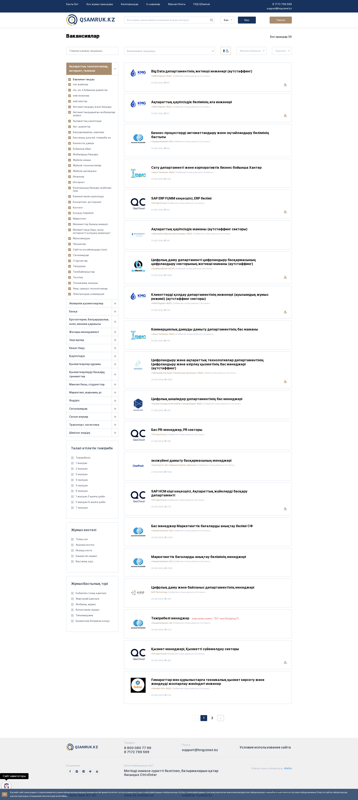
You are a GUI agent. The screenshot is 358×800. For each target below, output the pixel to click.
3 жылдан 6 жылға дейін (91, 501)
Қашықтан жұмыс (86, 555)
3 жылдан (82, 474)
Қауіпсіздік (77, 356)
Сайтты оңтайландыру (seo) (90, 249)
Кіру (246, 19)
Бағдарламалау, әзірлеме (88, 132)
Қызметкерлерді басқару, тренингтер (87, 374)
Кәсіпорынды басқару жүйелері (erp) (92, 189)
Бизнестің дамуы (83, 143)
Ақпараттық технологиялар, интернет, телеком (88, 68)
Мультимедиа (81, 238)
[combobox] (92, 51)
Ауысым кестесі (85, 544)
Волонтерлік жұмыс (87, 609)
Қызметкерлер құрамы (85, 364)
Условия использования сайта (265, 747)
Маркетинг (79, 218)
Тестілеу (78, 277)
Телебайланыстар (84, 271)
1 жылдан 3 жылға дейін (90, 496)
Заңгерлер (76, 340)
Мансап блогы (176, 4)
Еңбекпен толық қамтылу (91, 593)
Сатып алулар (78, 416)
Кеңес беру (77, 348)
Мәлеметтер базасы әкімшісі (90, 224)
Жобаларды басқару (85, 154)
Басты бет (72, 4)
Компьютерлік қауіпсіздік (88, 196)
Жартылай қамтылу (87, 598)
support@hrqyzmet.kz (279, 8)
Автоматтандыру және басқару (92, 106)
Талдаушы (79, 266)
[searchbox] (92, 51)
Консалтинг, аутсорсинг (87, 201)
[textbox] (169, 51)
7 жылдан (82, 507)
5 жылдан (82, 485)
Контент (78, 207)
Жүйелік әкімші (82, 159)
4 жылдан (82, 479)
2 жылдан (82, 468)
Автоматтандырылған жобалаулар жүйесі (94, 114)
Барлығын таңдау (84, 79)
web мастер (80, 101)
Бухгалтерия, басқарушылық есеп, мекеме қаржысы (89, 321)
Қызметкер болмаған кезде (93, 620)
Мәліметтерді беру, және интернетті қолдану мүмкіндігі (91, 231)
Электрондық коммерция (88, 293)
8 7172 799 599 (282, 4)
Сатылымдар (81, 255)
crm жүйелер (80, 84)
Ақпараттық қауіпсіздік (87, 120)
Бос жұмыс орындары (100, 4)
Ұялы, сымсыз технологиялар (90, 288)
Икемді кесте (84, 550)
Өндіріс (74, 400)
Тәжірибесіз (83, 457)
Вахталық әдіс (84, 561)
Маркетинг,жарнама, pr (85, 392)
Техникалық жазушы (85, 282)
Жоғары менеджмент (84, 331)
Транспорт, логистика (84, 424)
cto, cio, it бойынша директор (90, 89)
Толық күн (82, 539)
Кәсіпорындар (129, 4)
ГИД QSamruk (201, 4)
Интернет (79, 182)
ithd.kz (288, 768)
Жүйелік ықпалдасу (85, 170)
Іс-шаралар (153, 4)
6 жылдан (82, 490)
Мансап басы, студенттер (87, 384)
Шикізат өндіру (79, 432)
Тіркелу (280, 19)
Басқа (73, 311)
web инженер (81, 95)
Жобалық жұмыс (86, 604)
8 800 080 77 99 (137, 748)
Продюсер (79, 243)
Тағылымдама (84, 615)
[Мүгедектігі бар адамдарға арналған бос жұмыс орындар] (226, 51)
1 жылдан (81, 462)
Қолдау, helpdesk (83, 212)
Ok (4, 794)
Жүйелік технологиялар (87, 165)
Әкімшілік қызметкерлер (86, 303)
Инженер (78, 176)
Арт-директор (81, 126)
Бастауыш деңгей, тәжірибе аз (92, 137)
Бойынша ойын (82, 148)
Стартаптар (80, 260)
